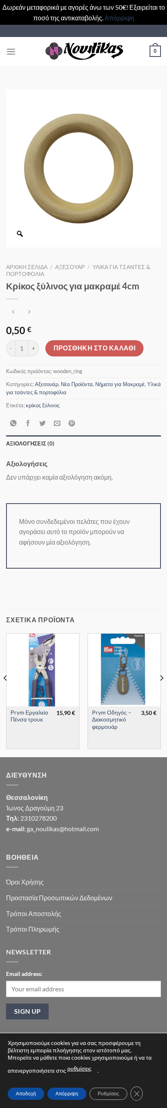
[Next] (161, 694)
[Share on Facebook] (28, 423)
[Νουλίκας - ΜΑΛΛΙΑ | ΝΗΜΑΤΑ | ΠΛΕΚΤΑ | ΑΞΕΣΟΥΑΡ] (83, 51)
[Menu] (11, 51)
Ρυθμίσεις (108, 1094)
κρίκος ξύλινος (43, 405)
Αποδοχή (26, 1094)
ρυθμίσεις (79, 1068)
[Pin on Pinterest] (72, 423)
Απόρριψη (119, 18)
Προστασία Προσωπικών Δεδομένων (59, 898)
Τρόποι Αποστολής (33, 913)
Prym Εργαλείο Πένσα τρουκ (29, 716)
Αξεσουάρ (70, 267)
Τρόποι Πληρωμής (33, 929)
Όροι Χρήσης (25, 882)
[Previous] (6, 694)
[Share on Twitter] (42, 423)
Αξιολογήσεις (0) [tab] (30, 443)
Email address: (24, 973)
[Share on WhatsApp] (13, 423)
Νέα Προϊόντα (77, 384)
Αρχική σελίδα (26, 267)
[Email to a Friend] (57, 423)
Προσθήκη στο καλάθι (95, 348)
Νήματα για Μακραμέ (120, 384)
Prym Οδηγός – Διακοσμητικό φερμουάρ (111, 719)
